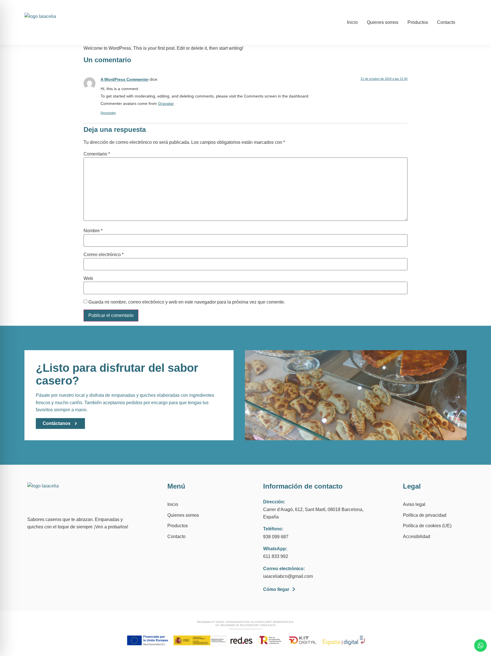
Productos (417, 22)
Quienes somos (382, 22)
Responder (108, 113)
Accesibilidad (416, 536)
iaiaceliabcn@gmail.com (288, 576)
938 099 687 (275, 536)
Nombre (93, 231)
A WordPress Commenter (125, 79)
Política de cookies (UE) (427, 525)
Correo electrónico (104, 254)
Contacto (446, 22)
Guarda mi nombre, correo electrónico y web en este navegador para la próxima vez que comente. (186, 302)
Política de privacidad (424, 515)
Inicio (352, 22)
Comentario (97, 154)
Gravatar (166, 103)
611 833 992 (275, 556)
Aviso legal (414, 504)
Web (88, 278)
